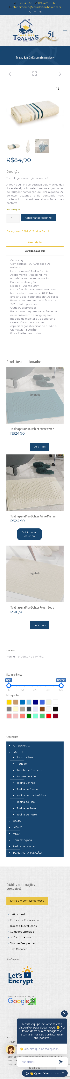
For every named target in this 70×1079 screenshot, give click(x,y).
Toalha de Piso (26, 801)
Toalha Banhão (42, 231)
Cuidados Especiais (22, 931)
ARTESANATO (21, 745)
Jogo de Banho (26, 757)
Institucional (17, 914)
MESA (16, 833)
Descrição (35, 242)
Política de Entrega (22, 937)
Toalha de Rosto (27, 814)
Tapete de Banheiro (29, 770)
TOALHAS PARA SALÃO (27, 852)
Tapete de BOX (27, 776)
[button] (57, 88)
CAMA (17, 820)
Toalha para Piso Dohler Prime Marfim (33, 516)
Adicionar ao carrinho (38, 217)
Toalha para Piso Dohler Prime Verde (32, 429)
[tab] (35, 242)
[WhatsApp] (30, 12)
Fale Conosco (18, 949)
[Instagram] (40, 12)
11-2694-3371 (25, 2)
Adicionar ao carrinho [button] (30, 534)
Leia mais (40, 446)
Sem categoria (22, 839)
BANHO (27, 231)
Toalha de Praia (26, 808)
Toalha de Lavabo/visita (31, 795)
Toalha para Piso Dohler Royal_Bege (32, 607)
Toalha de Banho (27, 789)
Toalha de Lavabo (24, 846)
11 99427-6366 (46, 2)
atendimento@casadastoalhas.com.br (37, 6)
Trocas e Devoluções (23, 925)
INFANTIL (18, 827)
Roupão (22, 763)
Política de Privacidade (24, 920)
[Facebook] (35, 12)
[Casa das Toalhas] (35, 30)
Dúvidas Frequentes (22, 943)
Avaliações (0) (35, 250)
